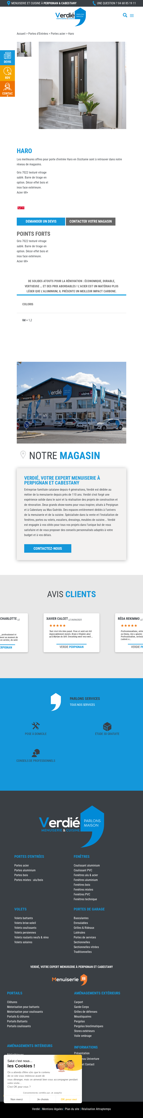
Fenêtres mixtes (83, 889)
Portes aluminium (25, 870)
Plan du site (72, 1109)
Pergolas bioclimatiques (88, 1026)
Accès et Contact (84, 1064)
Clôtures (12, 1002)
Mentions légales (52, 1109)
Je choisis (43, 1099)
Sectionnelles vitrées (86, 947)
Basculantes (81, 918)
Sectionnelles (82, 942)
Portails (14, 993)
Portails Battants (17, 1021)
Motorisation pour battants (23, 1007)
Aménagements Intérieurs (30, 1045)
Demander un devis (41, 221)
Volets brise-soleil (25, 923)
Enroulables (81, 923)
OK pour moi (69, 1099)
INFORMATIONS (86, 1047)
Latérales (79, 932)
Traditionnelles (83, 952)
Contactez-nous (48, 548)
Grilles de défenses (85, 1011)
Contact (7, 95)
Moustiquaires (82, 1016)
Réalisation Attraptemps (96, 1109)
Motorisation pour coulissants (25, 1011)
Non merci (17, 1099)
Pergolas (79, 1021)
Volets (20, 909)
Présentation (82, 1053)
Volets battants (23, 918)
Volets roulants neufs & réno (31, 937)
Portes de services (85, 937)
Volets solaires (23, 942)
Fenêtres (82, 856)
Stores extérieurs (84, 1031)
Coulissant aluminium (87, 865)
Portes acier (58, 33)
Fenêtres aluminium (86, 880)
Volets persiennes (25, 932)
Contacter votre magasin (90, 221)
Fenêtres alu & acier (86, 875)
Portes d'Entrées (38, 33)
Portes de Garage (89, 909)
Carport (78, 1002)
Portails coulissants (19, 1026)
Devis (7, 62)
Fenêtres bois (82, 885)
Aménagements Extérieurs (97, 993)
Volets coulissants (25, 928)
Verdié (36, 1109)
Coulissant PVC (83, 870)
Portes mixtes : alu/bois (28, 880)
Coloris (27, 304)
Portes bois (21, 875)
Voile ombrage (83, 1036)
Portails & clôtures (18, 1016)
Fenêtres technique (85, 899)
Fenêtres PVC (82, 894)
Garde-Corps (81, 1007)
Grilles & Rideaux (84, 928)
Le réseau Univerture (86, 1059)
